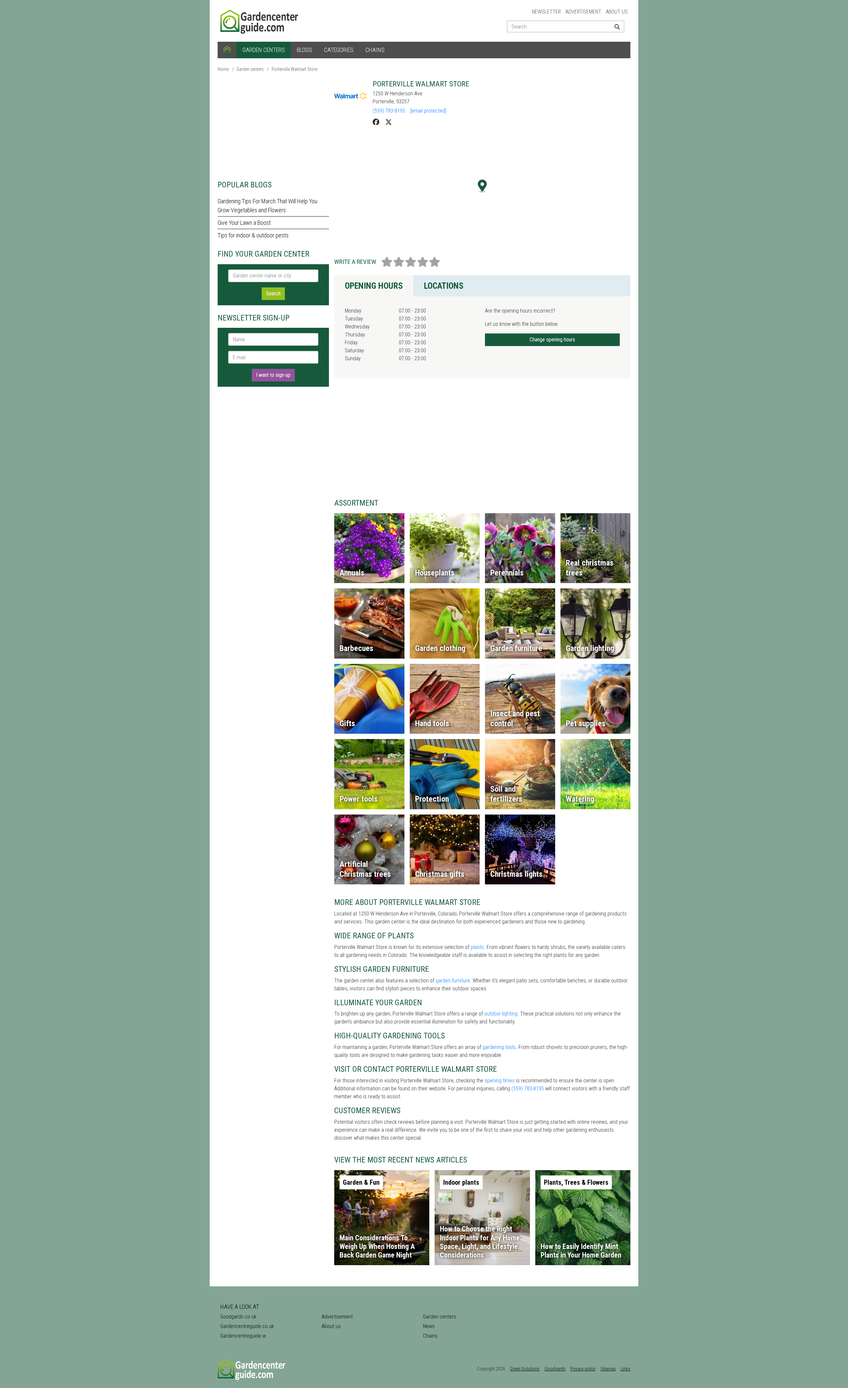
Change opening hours (552, 339)
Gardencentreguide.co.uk (247, 1326)
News (429, 1326)
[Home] (227, 50)
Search (273, 293)
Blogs (304, 49)
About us (617, 12)
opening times (500, 1080)
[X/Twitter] (389, 122)
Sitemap (608, 1368)
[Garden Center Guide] (260, 20)
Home (223, 69)
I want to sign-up (273, 375)
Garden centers (263, 49)
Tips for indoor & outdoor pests (253, 235)
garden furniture (453, 980)
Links (625, 1368)
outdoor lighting (500, 1014)
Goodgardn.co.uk (238, 1317)
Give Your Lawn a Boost (244, 222)
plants (477, 947)
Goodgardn (555, 1368)
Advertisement (583, 12)
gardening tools (499, 1047)
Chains (375, 49)
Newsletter (546, 12)
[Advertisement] (273, 125)
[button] (482, 186)
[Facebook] (376, 122)
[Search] (614, 26)
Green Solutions (525, 1368)
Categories (338, 49)
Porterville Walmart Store (294, 69)
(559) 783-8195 (389, 111)
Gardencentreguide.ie (243, 1336)
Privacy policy (583, 1368)
